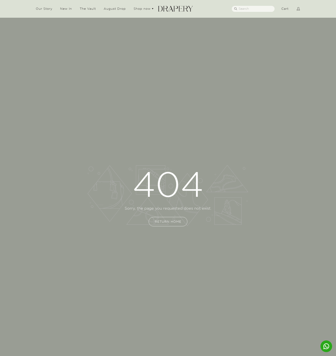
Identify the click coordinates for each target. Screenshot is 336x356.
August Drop (115, 8)
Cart (285, 8)
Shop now (143, 8)
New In (66, 8)
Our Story (44, 8)
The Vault (88, 8)
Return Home (168, 221)
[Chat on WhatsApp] (326, 346)
